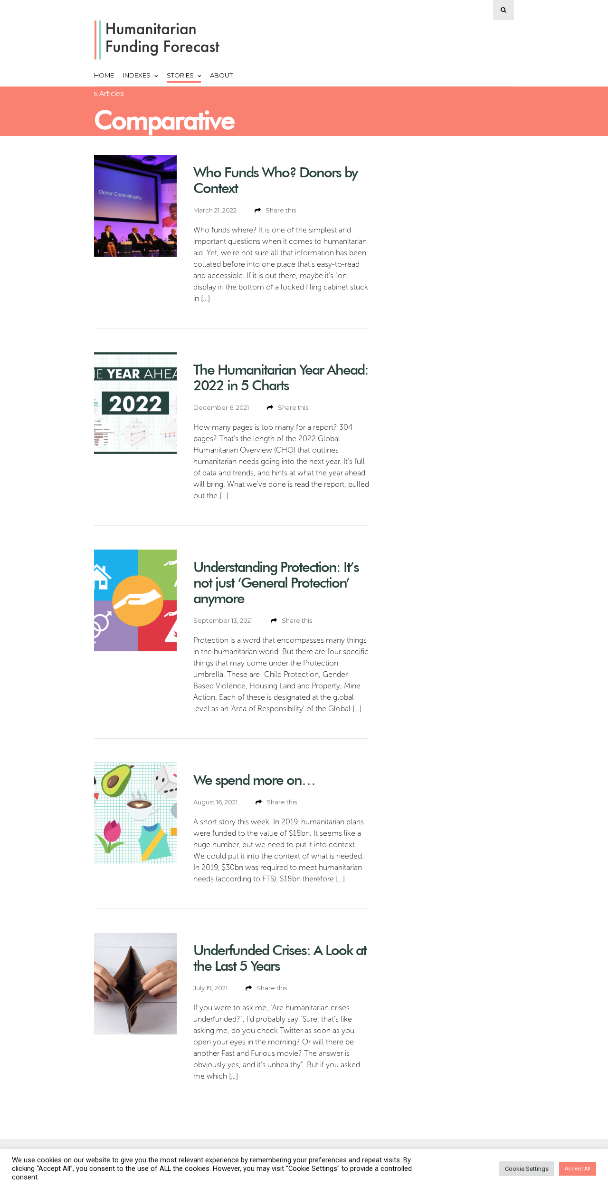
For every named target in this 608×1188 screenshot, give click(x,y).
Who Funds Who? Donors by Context (275, 180)
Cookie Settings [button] (527, 1168)
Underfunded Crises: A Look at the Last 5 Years (279, 958)
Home (104, 75)
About (221, 75)
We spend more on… (254, 780)
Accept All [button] (577, 1169)
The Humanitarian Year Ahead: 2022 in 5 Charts (280, 377)
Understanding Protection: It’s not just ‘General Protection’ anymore (276, 582)
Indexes (137, 75)
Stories (180, 75)
